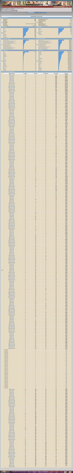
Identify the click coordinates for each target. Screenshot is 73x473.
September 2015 (12, 262)
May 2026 (12, 79)
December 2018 (12, 206)
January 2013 (12, 308)
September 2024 (12, 107)
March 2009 (12, 413)
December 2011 (12, 326)
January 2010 (12, 399)
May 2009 (12, 410)
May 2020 (12, 182)
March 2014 (12, 288)
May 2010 (12, 393)
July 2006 (12, 459)
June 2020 (12, 180)
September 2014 (12, 279)
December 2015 (12, 258)
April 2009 (12, 412)
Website (39, 32)
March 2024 (12, 116)
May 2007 (12, 445)
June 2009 (12, 409)
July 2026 (12, 76)
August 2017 (12, 229)
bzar (39, 55)
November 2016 (12, 242)
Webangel (4, 34)
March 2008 (12, 430)
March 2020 (12, 185)
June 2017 (12, 232)
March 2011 (12, 339)
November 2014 (12, 276)
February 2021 (12, 169)
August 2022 (12, 143)
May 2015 (12, 268)
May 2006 (12, 462)
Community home (31, 12)
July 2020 (12, 179)
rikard (4, 58)
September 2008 (12, 422)
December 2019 (12, 189)
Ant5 (4, 33)
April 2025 (12, 97)
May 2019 (12, 199)
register (13, 9)
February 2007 (12, 449)
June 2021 (12, 163)
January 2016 (12, 256)
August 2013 (12, 298)
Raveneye (4, 35)
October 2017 (12, 226)
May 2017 (12, 233)
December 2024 (12, 103)
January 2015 (12, 273)
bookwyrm (4, 64)
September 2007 (12, 439)
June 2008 (12, 426)
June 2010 (12, 392)
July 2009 (12, 407)
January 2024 (12, 119)
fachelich (39, 65)
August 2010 (12, 389)
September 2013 (12, 296)
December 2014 (12, 275)
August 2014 (12, 281)
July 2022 (12, 145)
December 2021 (12, 155)
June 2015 (12, 266)
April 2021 (12, 166)
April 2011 (12, 338)
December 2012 (12, 309)
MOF (4, 67)
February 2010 (12, 397)
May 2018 (12, 216)
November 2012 (12, 311)
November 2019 (12, 190)
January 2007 (12, 450)
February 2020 (12, 186)
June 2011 (12, 335)
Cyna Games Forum (6, 0)
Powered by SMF (51, 471)
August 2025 (12, 92)
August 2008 (12, 423)
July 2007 (12, 442)
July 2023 (12, 127)
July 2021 (12, 162)
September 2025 (12, 90)
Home (5, 6)
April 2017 (12, 235)
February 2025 (12, 100)
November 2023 (12, 122)
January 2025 (12, 102)
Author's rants (40, 31)
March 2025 (12, 99)
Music (14, 6)
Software (39, 28)
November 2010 (12, 345)
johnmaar (4, 70)
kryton (4, 62)
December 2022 (12, 137)
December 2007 (12, 435)
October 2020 (12, 175)
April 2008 (12, 429)
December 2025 (12, 86)
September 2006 (12, 456)
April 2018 (12, 218)
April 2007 (12, 446)
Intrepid (4, 28)
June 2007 (12, 443)
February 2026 (12, 83)
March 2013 (12, 305)
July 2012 (12, 316)
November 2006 (12, 453)
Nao (3, 29)
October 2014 (12, 278)
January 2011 (12, 342)
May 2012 (12, 319)
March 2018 (12, 219)
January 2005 (12, 466)
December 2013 (12, 292)
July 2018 (12, 213)
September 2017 (12, 228)
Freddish (39, 62)
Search (39, 12)
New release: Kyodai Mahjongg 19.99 (9, 47)
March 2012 (12, 322)
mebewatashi (5, 37)
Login (42, 12)
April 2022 (12, 149)
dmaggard (4, 31)
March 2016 (12, 253)
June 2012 (12, 318)
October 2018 (12, 209)
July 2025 (12, 93)
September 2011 (12, 331)
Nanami (4, 69)
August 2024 (12, 109)
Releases (39, 29)
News (39, 30)
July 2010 (12, 390)
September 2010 (12, 348)
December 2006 (12, 452)
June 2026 (12, 77)
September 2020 (12, 176)
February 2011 (12, 341)
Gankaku (4, 60)
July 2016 (12, 248)
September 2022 (12, 142)
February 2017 (12, 238)
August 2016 (12, 246)
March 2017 (12, 236)
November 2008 (12, 419)
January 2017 (12, 239)
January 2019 (12, 205)
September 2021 (12, 159)
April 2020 (12, 183)
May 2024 (12, 113)
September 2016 (12, 245)
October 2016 (12, 243)
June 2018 (12, 215)
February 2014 (12, 289)
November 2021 (12, 156)
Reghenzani (40, 68)
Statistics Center (9, 14)
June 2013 (12, 301)
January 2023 (12, 136)
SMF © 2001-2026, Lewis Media (58, 471)
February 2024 (12, 117)
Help (36, 12)
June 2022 (12, 146)
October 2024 (12, 106)
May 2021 (12, 165)
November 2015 (12, 259)
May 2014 (12, 285)
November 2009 (12, 402)
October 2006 (12, 455)
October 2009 (12, 403)
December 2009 (12, 400)
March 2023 (12, 133)
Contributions (40, 34)
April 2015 (12, 269)
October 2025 (12, 89)
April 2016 (12, 252)
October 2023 (12, 123)
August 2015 (12, 263)
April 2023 (12, 132)
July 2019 (12, 196)
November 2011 (12, 328)
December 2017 (12, 223)
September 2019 (12, 193)
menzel (4, 59)
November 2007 (12, 436)
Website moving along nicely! (7, 46)
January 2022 (12, 153)
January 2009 (12, 416)
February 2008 (12, 432)
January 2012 (12, 325)
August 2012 (12, 315)
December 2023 (12, 120)
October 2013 (12, 295)
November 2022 (12, 139)
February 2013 (12, 306)
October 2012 (12, 312)
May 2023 (12, 130)
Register (44, 12)
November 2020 (12, 173)
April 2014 (12, 286)
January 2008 (12, 433)
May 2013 (12, 302)
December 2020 (12, 172)
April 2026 (12, 80)
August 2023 (12, 126)
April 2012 (12, 321)
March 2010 (12, 396)
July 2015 (12, 265)
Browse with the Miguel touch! (7, 48)
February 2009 (12, 415)
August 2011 (12, 332)
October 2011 (12, 329)
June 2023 (12, 129)
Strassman (4, 68)
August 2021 (12, 160)
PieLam (22, 8)
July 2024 (12, 110)
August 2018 (12, 212)
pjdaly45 (39, 67)
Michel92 (4, 61)
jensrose (4, 36)
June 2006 (12, 460)
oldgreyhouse (5, 66)
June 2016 (12, 249)
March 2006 (12, 465)
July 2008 (12, 425)
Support (39, 33)
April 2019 (12, 200)
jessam (4, 32)
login (10, 9)
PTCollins (39, 69)
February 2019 (12, 203)
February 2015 (12, 272)
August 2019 (12, 195)
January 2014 (12, 291)
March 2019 (12, 202)
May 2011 (12, 336)
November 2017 (12, 225)
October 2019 (12, 192)
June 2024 (12, 112)
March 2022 (12, 150)
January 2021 (12, 170)
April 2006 (12, 463)
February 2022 (12, 152)
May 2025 (12, 96)
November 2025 (12, 87)
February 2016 (12, 255)
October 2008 (12, 420)
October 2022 (12, 140)
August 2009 (12, 406)
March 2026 (12, 82)
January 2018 (12, 222)
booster (4, 30)
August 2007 (12, 440)
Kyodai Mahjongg (3, 14)
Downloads (9, 6)
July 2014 (12, 282)
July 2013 (12, 299)
